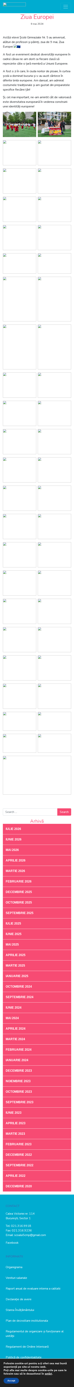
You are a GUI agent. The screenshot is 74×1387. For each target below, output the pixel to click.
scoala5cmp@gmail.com (30, 1235)
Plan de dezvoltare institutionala (27, 1321)
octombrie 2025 (19, 902)
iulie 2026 (13, 829)
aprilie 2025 (15, 955)
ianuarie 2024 (17, 1060)
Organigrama (14, 1267)
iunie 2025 (13, 934)
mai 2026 (12, 850)
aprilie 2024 (15, 1028)
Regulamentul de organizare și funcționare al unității (35, 1333)
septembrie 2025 (19, 913)
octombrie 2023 (19, 1091)
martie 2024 (15, 1039)
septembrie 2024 (19, 997)
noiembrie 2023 (18, 1081)
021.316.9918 (21, 1226)
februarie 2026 (18, 881)
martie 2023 (15, 1133)
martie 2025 (15, 965)
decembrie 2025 (19, 892)
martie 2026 (15, 871)
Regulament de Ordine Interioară (27, 1347)
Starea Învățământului (20, 1310)
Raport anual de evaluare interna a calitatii (33, 1288)
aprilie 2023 (15, 1123)
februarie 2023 (18, 1144)
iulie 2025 (13, 923)
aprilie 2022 (15, 1175)
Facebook (12, 1243)
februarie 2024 (18, 1049)
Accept (11, 1380)
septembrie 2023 (19, 1102)
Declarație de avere (18, 1299)
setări (48, 1373)
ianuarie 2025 (17, 976)
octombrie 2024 (19, 986)
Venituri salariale (16, 1278)
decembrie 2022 (19, 1154)
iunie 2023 (13, 1112)
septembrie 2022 (19, 1165)
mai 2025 (12, 944)
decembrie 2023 (19, 1070)
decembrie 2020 (19, 1186)
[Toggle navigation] (65, 7)
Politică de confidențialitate (24, 1357)
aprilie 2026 (15, 860)
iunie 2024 (13, 1007)
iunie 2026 (13, 839)
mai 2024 (12, 1018)
